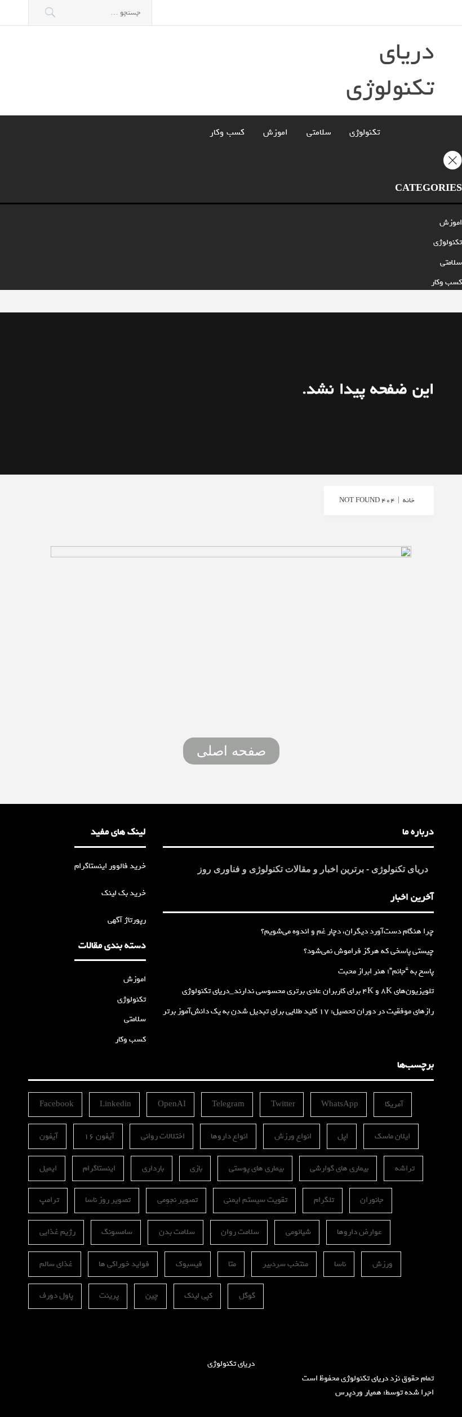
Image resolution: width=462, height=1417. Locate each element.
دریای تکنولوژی (390, 70)
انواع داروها (229, 1136)
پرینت (109, 1295)
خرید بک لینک (123, 893)
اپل (342, 1136)
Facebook (56, 1104)
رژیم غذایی (57, 1232)
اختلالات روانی (163, 1136)
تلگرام (324, 1200)
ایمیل (48, 1168)
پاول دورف (56, 1295)
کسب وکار (227, 132)
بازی (196, 1168)
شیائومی (298, 1232)
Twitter (283, 1104)
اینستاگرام (99, 1168)
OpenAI (172, 1104)
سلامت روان (240, 1232)
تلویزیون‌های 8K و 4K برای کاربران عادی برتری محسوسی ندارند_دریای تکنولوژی (308, 991)
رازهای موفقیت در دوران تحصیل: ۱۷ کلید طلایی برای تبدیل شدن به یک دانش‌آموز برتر (298, 1011)
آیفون (48, 1136)
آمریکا (394, 1104)
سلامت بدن (177, 1232)
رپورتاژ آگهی (127, 920)
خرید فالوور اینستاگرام (110, 866)
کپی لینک (198, 1295)
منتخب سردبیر (285, 1264)
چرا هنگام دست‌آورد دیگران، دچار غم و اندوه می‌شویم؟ (347, 931)
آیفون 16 (99, 1136)
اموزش (275, 132)
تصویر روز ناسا (108, 1200)
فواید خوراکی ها (124, 1264)
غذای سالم (56, 1264)
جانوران (372, 1200)
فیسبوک (189, 1264)
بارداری (153, 1168)
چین (151, 1295)
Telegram (228, 1104)
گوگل (247, 1295)
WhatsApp (339, 1104)
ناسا (340, 1264)
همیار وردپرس (358, 1392)
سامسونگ (116, 1232)
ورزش (382, 1264)
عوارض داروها (359, 1232)
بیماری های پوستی (256, 1168)
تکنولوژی (364, 132)
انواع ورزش (293, 1136)
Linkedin (115, 1104)
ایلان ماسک (392, 1136)
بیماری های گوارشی (339, 1168)
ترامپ (49, 1200)
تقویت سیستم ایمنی (255, 1200)
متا (232, 1264)
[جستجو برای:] (90, 12)
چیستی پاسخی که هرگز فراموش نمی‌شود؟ (369, 951)
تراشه (405, 1168)
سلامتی (318, 132)
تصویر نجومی (177, 1200)
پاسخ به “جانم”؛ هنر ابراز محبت (386, 971)
